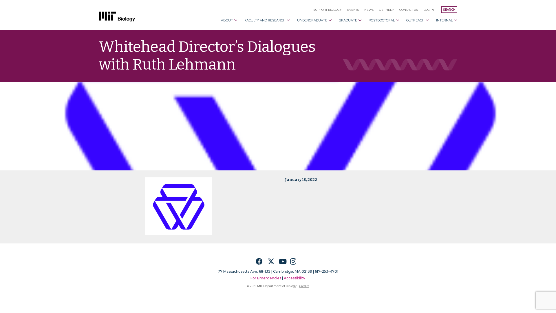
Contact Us (408, 10)
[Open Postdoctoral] (397, 20)
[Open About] (235, 20)
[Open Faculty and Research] (288, 20)
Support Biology (327, 10)
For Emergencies (265, 278)
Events (353, 10)
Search (449, 10)
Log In (428, 10)
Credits (304, 286)
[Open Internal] (455, 20)
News (369, 10)
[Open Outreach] (427, 20)
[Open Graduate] (360, 20)
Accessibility (294, 278)
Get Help (386, 10)
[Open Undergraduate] (330, 20)
